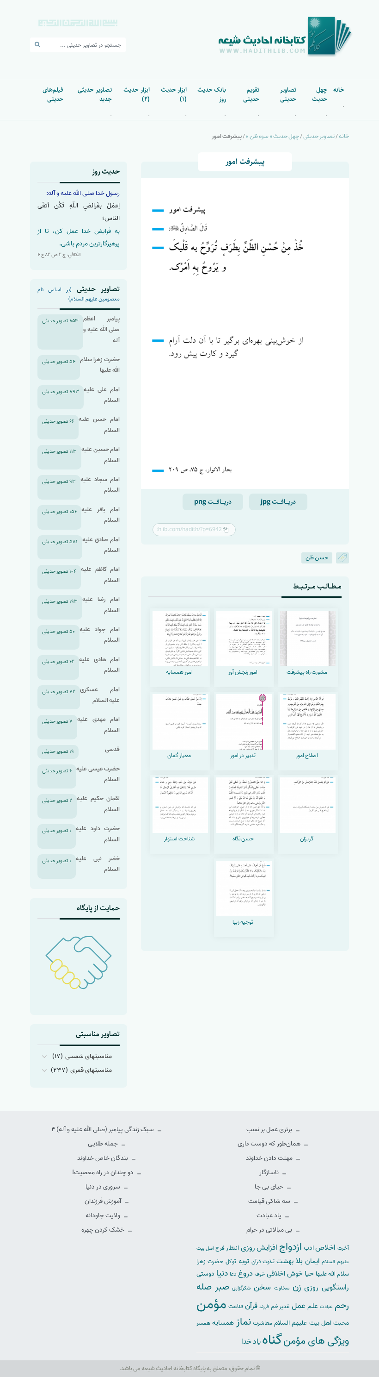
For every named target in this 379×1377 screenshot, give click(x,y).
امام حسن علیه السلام (99, 424)
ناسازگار (269, 1172)
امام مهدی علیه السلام (98, 724)
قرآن (251, 1306)
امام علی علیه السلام (102, 395)
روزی (311, 1287)
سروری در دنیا (104, 1187)
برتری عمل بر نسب (269, 1129)
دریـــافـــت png (213, 502)
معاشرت (262, 1323)
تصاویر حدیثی (288, 94)
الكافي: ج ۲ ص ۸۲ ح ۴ (59, 254)
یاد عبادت (270, 1215)
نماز (243, 1322)
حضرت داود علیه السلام (98, 834)
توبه (243, 1261)
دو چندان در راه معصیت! (103, 1172)
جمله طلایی (103, 1144)
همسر (203, 1323)
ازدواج (290, 1247)
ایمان (312, 1261)
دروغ (245, 1273)
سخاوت (281, 1288)
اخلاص (325, 1247)
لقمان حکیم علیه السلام (98, 804)
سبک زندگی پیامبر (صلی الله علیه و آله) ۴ (103, 1129)
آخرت (343, 1248)
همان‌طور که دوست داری (270, 1144)
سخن (262, 1287)
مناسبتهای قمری (91, 1070)
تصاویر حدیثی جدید (94, 94)
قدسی (112, 749)
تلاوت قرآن (263, 1261)
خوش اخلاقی (285, 1273)
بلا (299, 1260)
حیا (309, 1273)
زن (297, 1287)
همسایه (223, 1322)
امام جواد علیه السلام (99, 635)
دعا (233, 1274)
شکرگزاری (241, 1288)
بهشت (284, 1261)
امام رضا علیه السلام (101, 605)
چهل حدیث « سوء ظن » (272, 136)
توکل (231, 1261)
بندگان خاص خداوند (103, 1158)
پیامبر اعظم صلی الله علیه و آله (101, 329)
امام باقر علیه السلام (100, 515)
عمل (299, 1306)
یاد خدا (251, 1341)
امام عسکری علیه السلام (100, 695)
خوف (260, 1274)
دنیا (222, 1273)
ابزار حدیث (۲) (136, 94)
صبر (222, 1287)
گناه (272, 1340)
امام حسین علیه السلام (100, 454)
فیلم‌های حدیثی (53, 94)
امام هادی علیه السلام (99, 665)
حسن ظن (317, 558)
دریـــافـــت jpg (278, 502)
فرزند (264, 1307)
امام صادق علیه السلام (101, 545)
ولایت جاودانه (104, 1215)
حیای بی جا (270, 1187)
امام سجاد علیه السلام (100, 485)
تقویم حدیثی (251, 94)
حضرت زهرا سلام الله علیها (100, 365)
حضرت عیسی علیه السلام (98, 774)
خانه (338, 90)
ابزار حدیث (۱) (174, 94)
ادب (309, 1248)
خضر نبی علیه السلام (98, 864)
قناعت (235, 1306)
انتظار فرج (227, 1248)
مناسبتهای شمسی (88, 1056)
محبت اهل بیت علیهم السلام (311, 1323)
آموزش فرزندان (103, 1201)
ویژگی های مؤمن (316, 1341)
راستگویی (335, 1287)
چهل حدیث (319, 94)
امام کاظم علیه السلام (100, 574)
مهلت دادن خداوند (270, 1158)
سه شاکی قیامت (270, 1201)
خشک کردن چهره (103, 1230)
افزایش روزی (259, 1247)
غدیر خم (280, 1306)
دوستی (205, 1274)
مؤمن (211, 1304)
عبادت (326, 1306)
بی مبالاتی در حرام (269, 1230)
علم (312, 1306)
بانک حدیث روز (211, 94)
